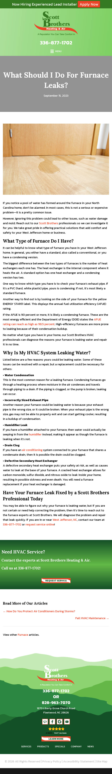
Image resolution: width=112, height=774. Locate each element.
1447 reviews (60, 733)
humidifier (35, 434)
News (91, 746)
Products (43, 746)
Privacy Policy (51, 761)
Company (76, 746)
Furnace (23, 634)
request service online (40, 524)
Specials (60, 746)
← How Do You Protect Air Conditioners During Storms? (39, 611)
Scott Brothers (48, 223)
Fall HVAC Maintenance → (92, 618)
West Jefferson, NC (65, 520)
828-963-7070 (56, 703)
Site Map (101, 761)
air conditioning (32, 450)
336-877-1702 (56, 42)
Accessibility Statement (78, 761)
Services (26, 746)
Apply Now (89, 4)
